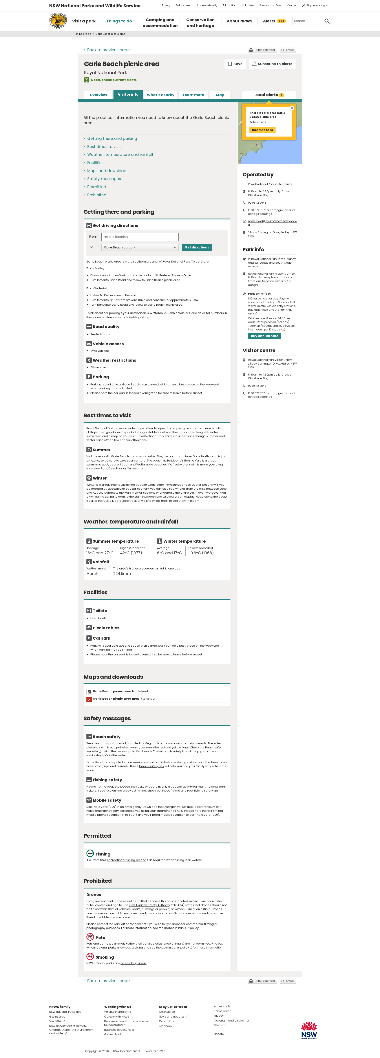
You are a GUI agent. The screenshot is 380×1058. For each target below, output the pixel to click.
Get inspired (183, 5)
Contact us (166, 1021)
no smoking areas (133, 963)
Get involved (112, 1034)
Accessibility (222, 1006)
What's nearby (160, 94)
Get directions (197, 247)
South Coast (283, 262)
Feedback (165, 1026)
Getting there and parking (112, 138)
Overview (98, 94)
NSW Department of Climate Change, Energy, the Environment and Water (71, 1029)
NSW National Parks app (65, 1012)
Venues (292, 5)
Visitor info (128, 94)
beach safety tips (175, 751)
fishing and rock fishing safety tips (195, 790)
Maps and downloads (107, 170)
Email (290, 50)
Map (220, 94)
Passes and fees (270, 5)
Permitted (96, 187)
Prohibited (96, 195)
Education (229, 5)
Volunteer (248, 5)
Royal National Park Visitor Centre (270, 360)
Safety (166, 5)
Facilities (95, 162)
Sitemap (219, 1025)
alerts (268, 94)
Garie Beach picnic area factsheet (120, 691)
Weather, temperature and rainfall (120, 154)
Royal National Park (264, 259)
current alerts (125, 80)
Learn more (193, 94)
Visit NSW (55, 1021)
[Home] (58, 21)
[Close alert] (292, 108)
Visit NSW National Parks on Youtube (72, 1051)
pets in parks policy (175, 947)
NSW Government (125, 1051)
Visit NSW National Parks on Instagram (63, 1051)
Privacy (219, 1016)
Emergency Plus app (178, 807)
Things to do (83, 34)
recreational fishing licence (126, 860)
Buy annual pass (264, 336)
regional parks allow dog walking (119, 947)
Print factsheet (265, 50)
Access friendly (207, 5)
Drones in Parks (175, 928)
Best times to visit (104, 146)
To (91, 247)
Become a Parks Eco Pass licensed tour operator (127, 1023)
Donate (219, 1034)
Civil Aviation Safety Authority (149, 905)
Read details (262, 130)
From (93, 237)
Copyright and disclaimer (231, 1020)
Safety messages (104, 178)
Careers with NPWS (116, 1016)
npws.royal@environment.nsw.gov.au (272, 223)
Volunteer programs (117, 1012)
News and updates (172, 1016)
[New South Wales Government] (309, 1030)
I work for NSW (153, 1051)
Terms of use (222, 1011)
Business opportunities (119, 1030)
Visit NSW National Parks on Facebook (53, 1051)
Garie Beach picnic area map (125, 699)
